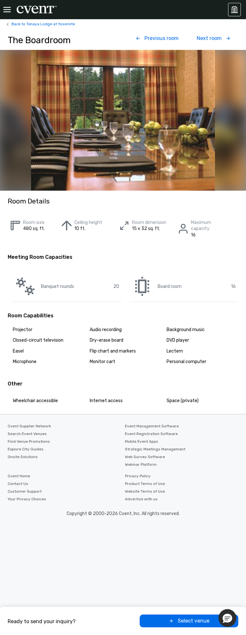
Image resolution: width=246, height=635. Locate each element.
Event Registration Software (151, 434)
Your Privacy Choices (27, 499)
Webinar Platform (141, 464)
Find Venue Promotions (29, 441)
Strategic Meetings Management (155, 449)
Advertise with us (141, 499)
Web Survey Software (145, 457)
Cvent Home (19, 476)
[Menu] (7, 9)
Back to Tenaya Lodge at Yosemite (43, 24)
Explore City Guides (26, 449)
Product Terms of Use (145, 483)
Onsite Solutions (23, 457)
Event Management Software (152, 426)
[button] (227, 618)
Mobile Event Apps (141, 441)
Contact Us (18, 483)
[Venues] (234, 9)
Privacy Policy (138, 476)
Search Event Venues (27, 434)
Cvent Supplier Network (29, 426)
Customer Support (25, 491)
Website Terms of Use (145, 491)
